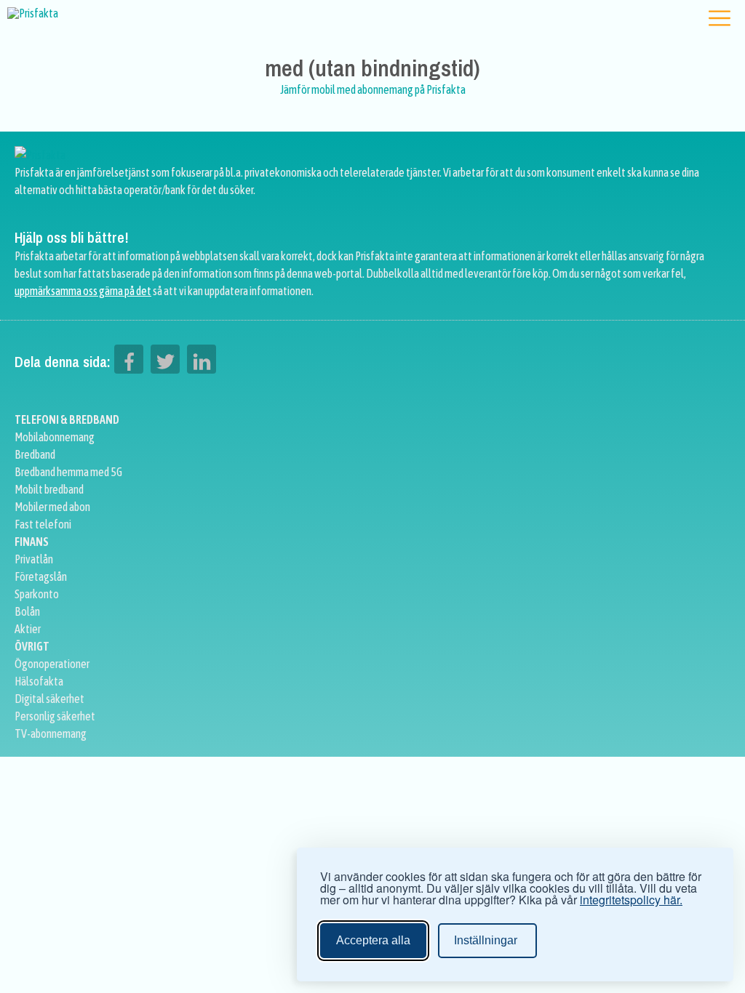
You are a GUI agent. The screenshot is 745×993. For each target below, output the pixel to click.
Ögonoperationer (52, 663)
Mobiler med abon (52, 506)
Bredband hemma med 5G (68, 471)
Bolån (27, 611)
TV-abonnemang (51, 733)
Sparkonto (37, 593)
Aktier (28, 628)
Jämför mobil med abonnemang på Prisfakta (373, 89)
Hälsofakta (39, 681)
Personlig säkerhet (55, 716)
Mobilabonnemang (55, 436)
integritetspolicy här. (631, 900)
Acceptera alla (373, 940)
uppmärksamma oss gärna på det (83, 290)
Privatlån (34, 559)
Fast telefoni (43, 524)
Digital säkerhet (49, 698)
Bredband (35, 454)
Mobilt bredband (49, 489)
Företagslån (41, 576)
